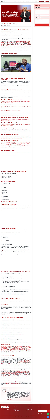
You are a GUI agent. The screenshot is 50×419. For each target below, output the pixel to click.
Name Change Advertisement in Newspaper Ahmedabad (22, 372)
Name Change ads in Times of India (17, 348)
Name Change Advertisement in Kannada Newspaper (8, 373)
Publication (27, 146)
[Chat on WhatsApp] (48, 414)
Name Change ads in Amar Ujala (18, 349)
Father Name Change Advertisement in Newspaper (22, 374)
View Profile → (11, 399)
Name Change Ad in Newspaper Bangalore (18, 364)
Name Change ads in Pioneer (10, 351)
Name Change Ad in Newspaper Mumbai (21, 371)
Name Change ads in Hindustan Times (8, 347)
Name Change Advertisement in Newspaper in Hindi (13, 383)
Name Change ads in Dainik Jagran (11, 350)
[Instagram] (43, 413)
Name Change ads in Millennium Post (9, 349)
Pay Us (47, 1)
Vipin (2, 25)
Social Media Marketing (17, 410)
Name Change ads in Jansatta (20, 350)
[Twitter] (40, 413)
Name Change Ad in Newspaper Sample (24, 361)
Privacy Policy (28, 416)
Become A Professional (29, 1)
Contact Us (35, 1)
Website (8, 399)
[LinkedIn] (38, 413)
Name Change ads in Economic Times (18, 346)
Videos (18, 1)
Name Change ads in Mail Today (7, 348)
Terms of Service (33, 416)
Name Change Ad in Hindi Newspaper (9, 363)
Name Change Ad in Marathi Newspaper (6, 375)
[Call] (48, 417)
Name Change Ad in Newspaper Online (16, 370)
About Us (21, 1)
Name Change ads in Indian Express (19, 347)
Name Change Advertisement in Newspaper (14, 42)
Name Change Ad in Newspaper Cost (12, 369)
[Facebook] (41, 413)
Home (15, 1)
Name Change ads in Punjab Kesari (20, 351)
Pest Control (15, 409)
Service (24, 1)
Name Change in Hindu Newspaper (11, 381)
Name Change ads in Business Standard (6, 346)
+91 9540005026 (41, 1)
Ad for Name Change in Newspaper (21, 41)
